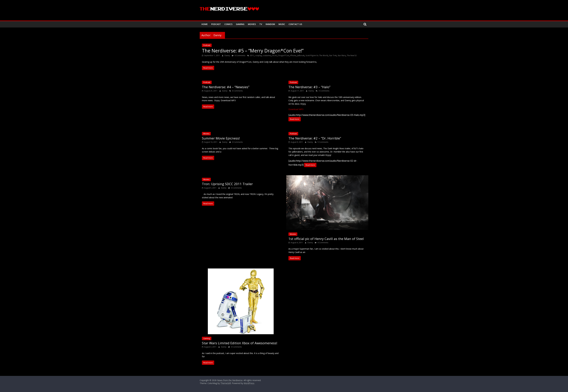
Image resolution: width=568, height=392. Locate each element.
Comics (228, 24)
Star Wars (342, 55)
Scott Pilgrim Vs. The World (317, 55)
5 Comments (322, 142)
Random (270, 24)
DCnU (274, 55)
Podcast (216, 24)
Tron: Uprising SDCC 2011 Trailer (227, 184)
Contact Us (295, 24)
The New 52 (352, 55)
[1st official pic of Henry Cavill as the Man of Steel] (327, 177)
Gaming (240, 24)
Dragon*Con (283, 55)
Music (282, 24)
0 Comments (239, 55)
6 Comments (237, 91)
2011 (252, 55)
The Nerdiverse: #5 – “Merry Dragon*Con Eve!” (253, 50)
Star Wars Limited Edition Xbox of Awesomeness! (239, 343)
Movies (252, 24)
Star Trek (333, 55)
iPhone (293, 55)
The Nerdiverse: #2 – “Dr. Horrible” (314, 138)
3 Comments (323, 91)
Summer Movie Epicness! (221, 138)
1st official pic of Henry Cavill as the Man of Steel (326, 238)
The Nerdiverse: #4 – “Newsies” (225, 87)
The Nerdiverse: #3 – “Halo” (309, 87)
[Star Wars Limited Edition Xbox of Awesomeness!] (241, 270)
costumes (267, 55)
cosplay (258, 55)
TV (260, 24)
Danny (227, 55)
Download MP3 (295, 109)
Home (204, 24)
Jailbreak (300, 55)
